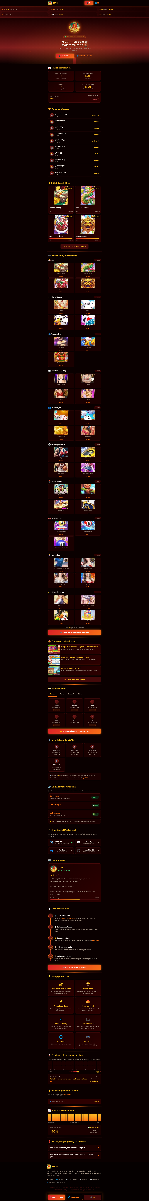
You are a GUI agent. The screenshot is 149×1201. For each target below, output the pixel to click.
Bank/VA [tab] (71, 694)
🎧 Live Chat (61, 1182)
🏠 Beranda (50, 1179)
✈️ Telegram (84, 1179)
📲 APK (88, 3)
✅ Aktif (95, 805)
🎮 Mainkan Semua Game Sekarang (74, 632)
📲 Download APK (64, 56)
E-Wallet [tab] (61, 694)
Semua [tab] (52, 694)
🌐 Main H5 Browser (84, 56)
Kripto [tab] (80, 694)
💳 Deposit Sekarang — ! (74, 731)
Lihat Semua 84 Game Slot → (74, 246)
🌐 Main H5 (60, 1179)
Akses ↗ (95, 797)
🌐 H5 (97, 3)
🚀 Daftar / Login (56, 1197)
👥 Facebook (51, 1182)
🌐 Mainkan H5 (74, 1197)
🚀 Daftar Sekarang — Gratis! (74, 967)
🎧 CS (92, 1197)
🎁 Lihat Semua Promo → (74, 679)
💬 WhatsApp (94, 1179)
